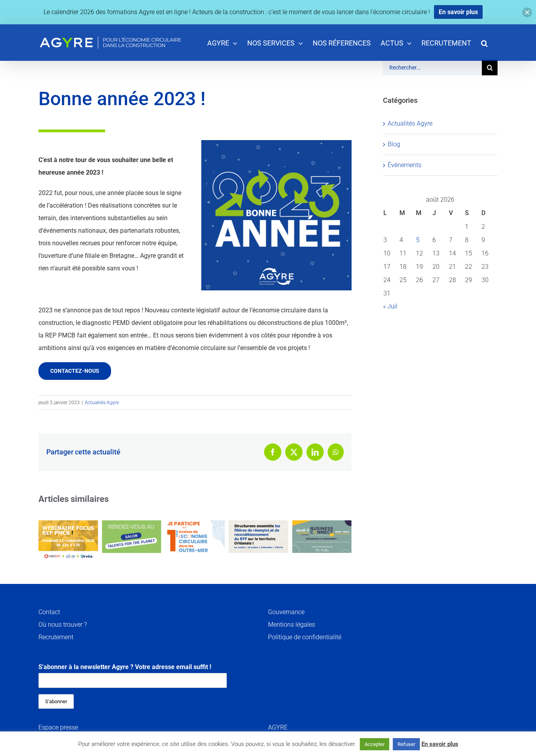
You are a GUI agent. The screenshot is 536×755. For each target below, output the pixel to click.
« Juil (390, 306)
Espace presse (58, 727)
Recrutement (55, 637)
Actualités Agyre (102, 402)
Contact (49, 612)
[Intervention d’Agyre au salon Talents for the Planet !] (132, 536)
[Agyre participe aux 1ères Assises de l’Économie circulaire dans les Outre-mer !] (195, 536)
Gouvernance (286, 612)
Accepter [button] (375, 744)
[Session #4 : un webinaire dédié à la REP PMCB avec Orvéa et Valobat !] (68, 541)
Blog (394, 144)
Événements (404, 165)
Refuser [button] (406, 744)
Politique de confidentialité (304, 637)
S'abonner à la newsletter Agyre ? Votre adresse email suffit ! (124, 667)
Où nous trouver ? (62, 624)
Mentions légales (291, 624)
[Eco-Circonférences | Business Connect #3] (322, 536)
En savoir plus (439, 744)
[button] (484, 42)
